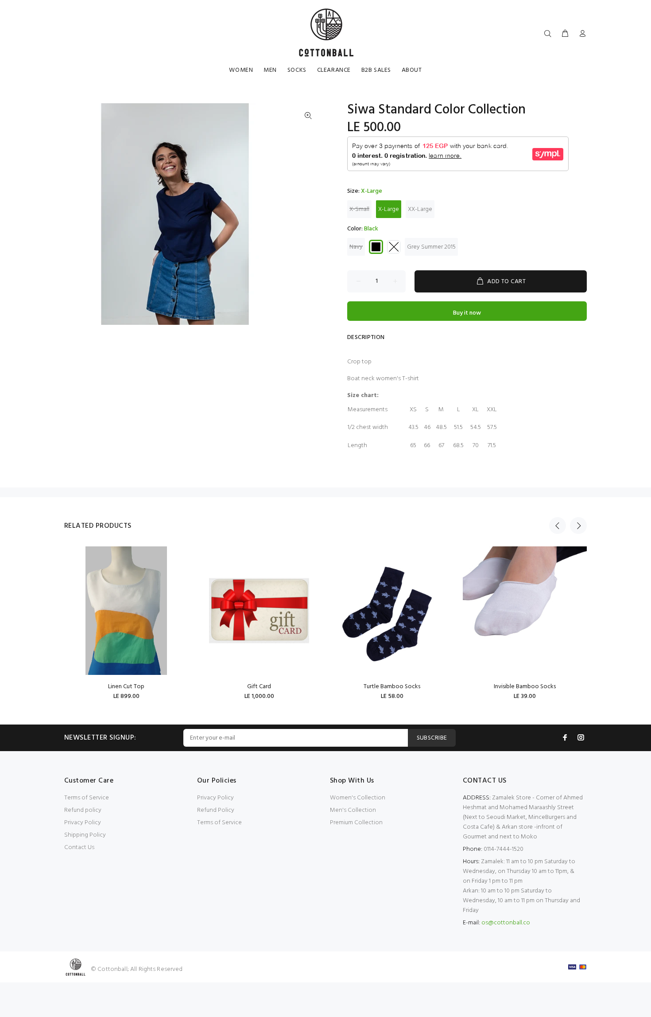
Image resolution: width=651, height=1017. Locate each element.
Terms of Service (86, 798)
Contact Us (79, 847)
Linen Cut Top (126, 687)
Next (578, 525)
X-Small (359, 209)
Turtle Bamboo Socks (392, 687)
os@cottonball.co (505, 923)
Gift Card (259, 687)
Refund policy (82, 810)
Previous (557, 525)
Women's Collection (357, 798)
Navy (356, 247)
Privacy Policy (82, 823)
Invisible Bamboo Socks (525, 687)
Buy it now (467, 313)
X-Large (388, 209)
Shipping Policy (85, 835)
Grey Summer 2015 (431, 247)
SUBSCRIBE (432, 738)
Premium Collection (356, 823)
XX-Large (420, 209)
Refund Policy (215, 810)
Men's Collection (353, 810)
